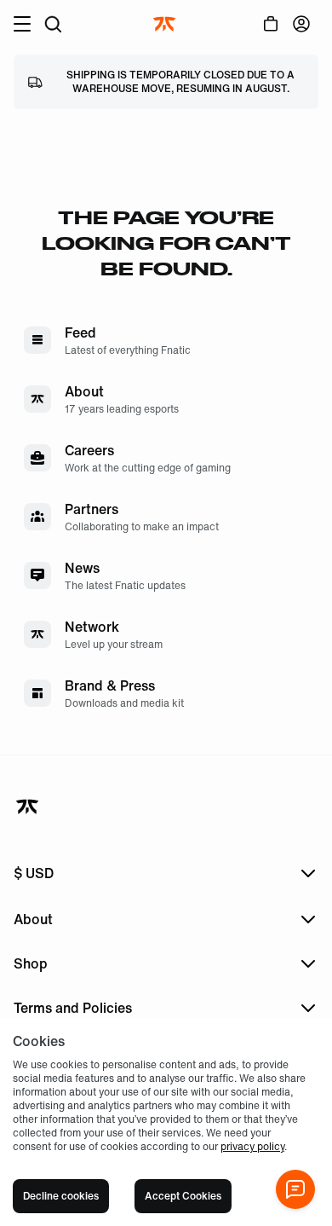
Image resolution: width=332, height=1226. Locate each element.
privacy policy (252, 1146)
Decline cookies (61, 1195)
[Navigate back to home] (29, 806)
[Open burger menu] (22, 24)
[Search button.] (52, 24)
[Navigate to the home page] (166, 24)
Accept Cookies (183, 1195)
